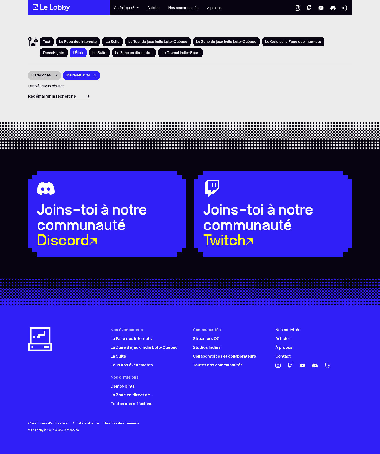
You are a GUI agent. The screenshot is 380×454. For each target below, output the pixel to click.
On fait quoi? (124, 8)
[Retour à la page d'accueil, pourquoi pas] (69, 7)
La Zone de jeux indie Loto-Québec (226, 41)
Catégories (41, 75)
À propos (214, 8)
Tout (46, 41)
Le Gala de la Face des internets (293, 41)
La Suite (113, 41)
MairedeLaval (78, 75)
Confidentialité (86, 423)
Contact (283, 356)
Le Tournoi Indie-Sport (181, 52)
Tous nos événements (132, 365)
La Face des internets (78, 41)
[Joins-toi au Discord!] (333, 8)
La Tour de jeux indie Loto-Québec (157, 41)
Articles (153, 8)
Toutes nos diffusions (131, 403)
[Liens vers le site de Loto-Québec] (344, 8)
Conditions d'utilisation (48, 423)
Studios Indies (207, 347)
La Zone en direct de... (134, 52)
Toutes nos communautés (218, 365)
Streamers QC (206, 338)
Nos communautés (183, 8)
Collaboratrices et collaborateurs (224, 356)
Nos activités (287, 329)
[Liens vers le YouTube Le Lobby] (321, 8)
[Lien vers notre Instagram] (297, 8)
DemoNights (53, 52)
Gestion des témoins (121, 423)
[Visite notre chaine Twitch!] (309, 8)
